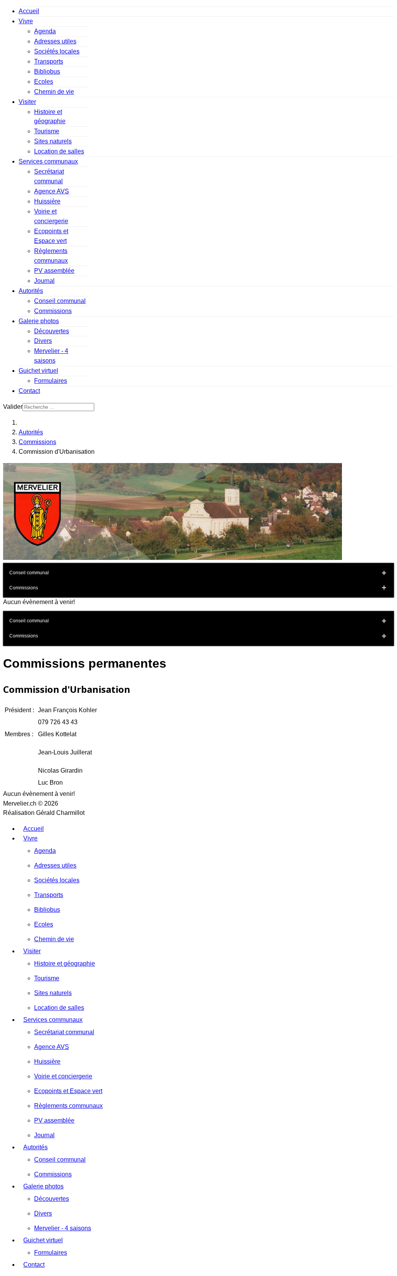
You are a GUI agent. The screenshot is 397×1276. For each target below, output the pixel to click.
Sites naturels (53, 141)
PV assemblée (54, 270)
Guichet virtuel (38, 370)
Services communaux (48, 161)
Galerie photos (39, 321)
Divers (43, 341)
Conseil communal (60, 301)
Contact (29, 390)
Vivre (26, 21)
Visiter (27, 101)
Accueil (29, 11)
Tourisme (46, 131)
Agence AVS (51, 191)
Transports (48, 61)
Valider (12, 406)
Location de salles (59, 151)
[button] (384, 572)
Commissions (53, 311)
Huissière (47, 201)
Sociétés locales (56, 51)
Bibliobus (47, 71)
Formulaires (50, 380)
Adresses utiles (55, 41)
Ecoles (43, 81)
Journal (44, 280)
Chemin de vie (54, 91)
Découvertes (51, 331)
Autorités (31, 291)
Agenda (45, 31)
